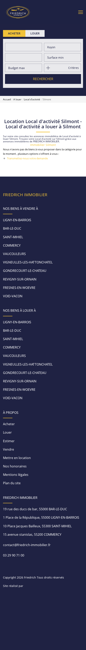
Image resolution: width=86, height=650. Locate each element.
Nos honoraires (15, 466)
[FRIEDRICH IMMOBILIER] (18, 12)
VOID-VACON (12, 296)
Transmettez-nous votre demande (27, 158)
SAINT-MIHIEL (13, 237)
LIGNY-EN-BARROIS (17, 220)
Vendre (8, 449)
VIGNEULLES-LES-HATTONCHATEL (28, 262)
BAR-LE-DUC (12, 228)
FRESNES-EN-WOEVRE (19, 287)
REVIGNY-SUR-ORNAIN (19, 279)
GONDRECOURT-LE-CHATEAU (24, 270)
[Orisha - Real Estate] (37, 586)
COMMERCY (12, 245)
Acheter (9, 424)
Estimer (9, 441)
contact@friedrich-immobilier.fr (27, 545)
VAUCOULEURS (14, 254)
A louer (17, 99)
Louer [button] (35, 33)
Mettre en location (17, 458)
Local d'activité (32, 99)
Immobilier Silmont (43, 145)
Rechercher (43, 79)
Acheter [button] (14, 33)
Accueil (7, 99)
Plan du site (12, 483)
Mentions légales (15, 474)
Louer (7, 432)
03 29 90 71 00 (13, 555)
